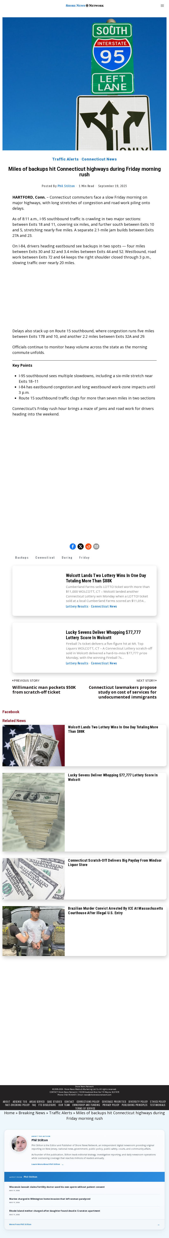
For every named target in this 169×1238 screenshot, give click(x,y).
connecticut (45, 557)
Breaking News (32, 1112)
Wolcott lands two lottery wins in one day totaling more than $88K (106, 578)
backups (22, 557)
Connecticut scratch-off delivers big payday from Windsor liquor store (115, 862)
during (67, 557)
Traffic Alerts (65, 159)
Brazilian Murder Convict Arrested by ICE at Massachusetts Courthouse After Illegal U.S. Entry (115, 910)
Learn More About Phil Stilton (48, 1164)
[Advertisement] (84, 299)
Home (9, 1112)
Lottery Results (77, 606)
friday (84, 557)
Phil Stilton (66, 186)
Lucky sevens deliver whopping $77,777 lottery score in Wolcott (103, 635)
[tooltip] (73, 546)
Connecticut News (99, 159)
